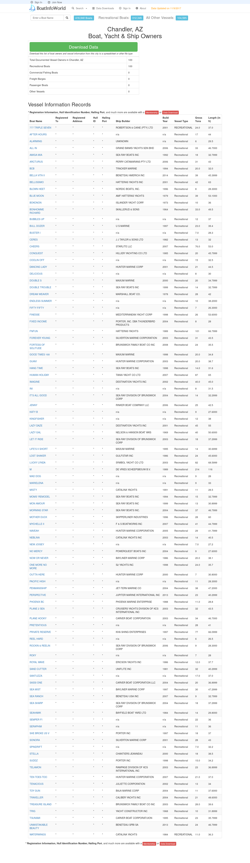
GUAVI (33, 361)
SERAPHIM (36, 726)
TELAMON (35, 767)
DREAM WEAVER (39, 294)
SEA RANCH (36, 696)
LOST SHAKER (38, 455)
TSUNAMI (35, 818)
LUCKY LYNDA (37, 462)
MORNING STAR (39, 510)
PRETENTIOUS (38, 625)
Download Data (83, 47)
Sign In (38, 2)
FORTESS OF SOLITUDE (37, 346)
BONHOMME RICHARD (37, 211)
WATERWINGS (38, 834)
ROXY (33, 655)
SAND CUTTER (38, 669)
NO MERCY (36, 551)
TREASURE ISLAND (41, 804)
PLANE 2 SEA (37, 608)
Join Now (57, 2)
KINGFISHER (37, 418)
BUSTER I (35, 232)
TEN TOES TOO (38, 777)
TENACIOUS (36, 783)
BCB (32, 168)
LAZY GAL (35, 432)
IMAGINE (35, 381)
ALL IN (33, 148)
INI (31, 388)
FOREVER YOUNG (40, 338)
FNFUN (34, 331)
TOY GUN (35, 790)
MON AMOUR (37, 503)
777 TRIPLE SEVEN (40, 127)
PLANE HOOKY (38, 618)
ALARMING (36, 141)
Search (80, 8)
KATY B (34, 412)
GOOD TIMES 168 (40, 354)
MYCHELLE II (37, 524)
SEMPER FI (36, 719)
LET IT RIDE (36, 439)
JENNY (33, 405)
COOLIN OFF (37, 260)
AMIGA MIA (36, 154)
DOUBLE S (35, 280)
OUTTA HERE (37, 574)
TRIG (32, 811)
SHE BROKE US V (39, 733)
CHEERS (34, 246)
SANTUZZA (36, 675)
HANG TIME (36, 368)
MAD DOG (35, 476)
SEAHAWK (35, 712)
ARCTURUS (36, 161)
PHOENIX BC (37, 601)
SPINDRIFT (36, 746)
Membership (152, 112)
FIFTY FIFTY (37, 307)
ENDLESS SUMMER (41, 301)
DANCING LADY (38, 266)
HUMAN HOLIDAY (39, 375)
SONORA (35, 740)
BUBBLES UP (37, 219)
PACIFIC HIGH (37, 581)
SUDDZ (34, 760)
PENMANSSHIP (38, 588)
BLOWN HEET (37, 189)
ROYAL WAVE (37, 662)
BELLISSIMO (37, 182)
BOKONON (35, 202)
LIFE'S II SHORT (39, 449)
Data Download (170, 112)
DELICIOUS (36, 273)
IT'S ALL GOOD (38, 395)
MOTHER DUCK (38, 517)
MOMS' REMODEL (40, 496)
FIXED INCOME (38, 321)
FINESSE (35, 314)
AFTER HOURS (38, 134)
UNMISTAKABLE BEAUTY (39, 826)
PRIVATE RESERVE (40, 632)
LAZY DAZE (36, 425)
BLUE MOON (37, 195)
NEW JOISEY (37, 544)
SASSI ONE (36, 682)
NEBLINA (35, 537)
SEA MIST (35, 689)
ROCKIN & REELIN (40, 645)
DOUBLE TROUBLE (40, 287)
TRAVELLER (36, 797)
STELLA (34, 753)
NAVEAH (34, 530)
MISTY (33, 489)
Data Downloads (105, 8)
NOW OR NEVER (39, 558)
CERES (34, 239)
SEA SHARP (36, 703)
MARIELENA (36, 483)
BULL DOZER (37, 226)
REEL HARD (36, 638)
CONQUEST (36, 253)
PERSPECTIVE (38, 595)
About (143, 8)
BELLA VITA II (37, 175)
